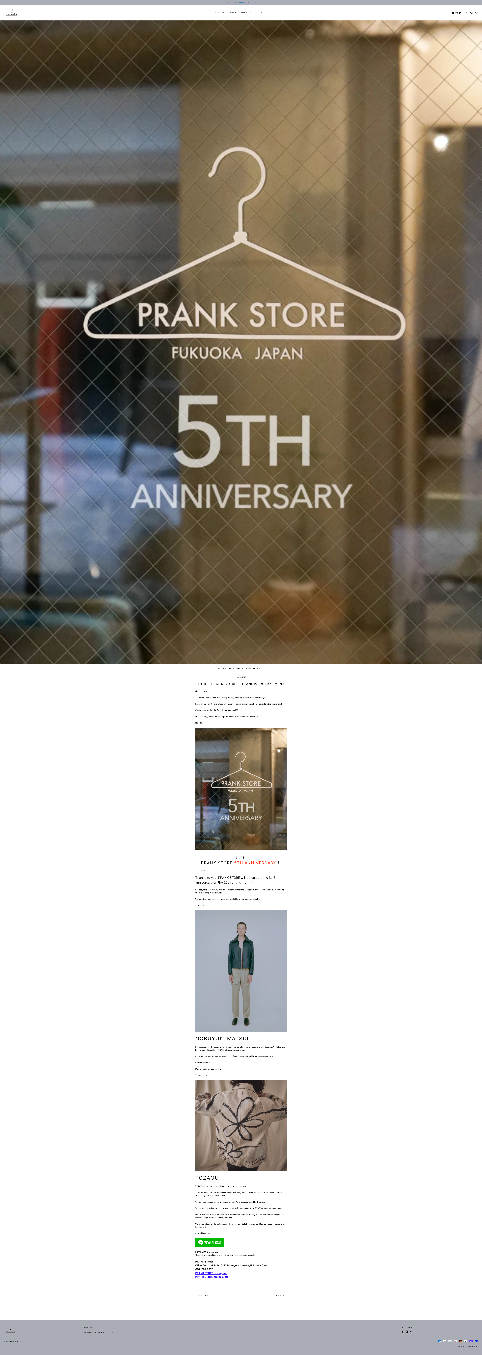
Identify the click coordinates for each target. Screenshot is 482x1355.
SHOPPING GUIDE (90, 1332)
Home (219, 668)
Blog (225, 668)
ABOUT (244, 13)
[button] (471, 13)
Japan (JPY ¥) (471, 1346)
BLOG (252, 13)
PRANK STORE (14, 1341)
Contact (263, 13)
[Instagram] (457, 13)
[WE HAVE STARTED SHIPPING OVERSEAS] (241, 3)
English (460, 1346)
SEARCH (101, 1332)
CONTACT (109, 1332)
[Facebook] (453, 13)
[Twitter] (460, 13)
